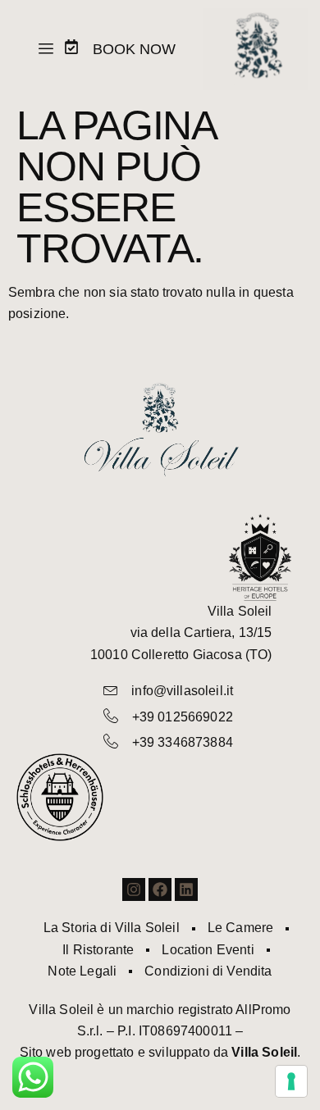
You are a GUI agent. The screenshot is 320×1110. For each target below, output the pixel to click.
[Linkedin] (187, 890)
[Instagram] (134, 890)
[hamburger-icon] (45, 49)
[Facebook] (160, 890)
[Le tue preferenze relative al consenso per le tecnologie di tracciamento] (291, 1081)
